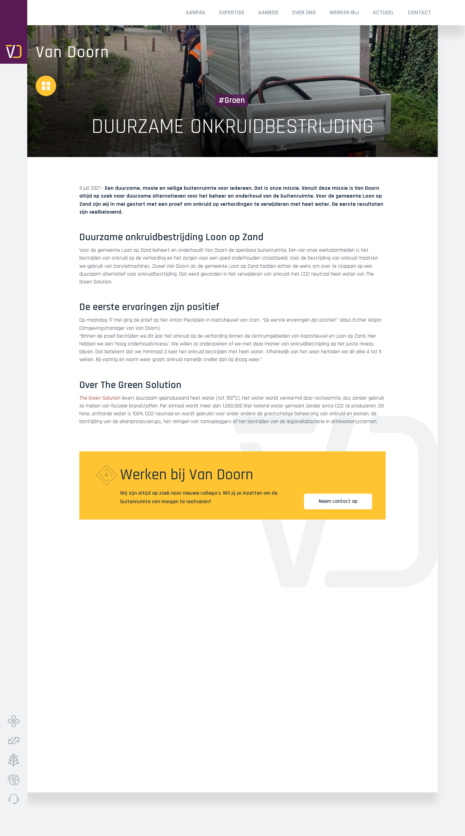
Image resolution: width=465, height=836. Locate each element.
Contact (419, 12)
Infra (15, 721)
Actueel (383, 12)
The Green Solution (100, 398)
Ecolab (15, 779)
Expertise (231, 12)
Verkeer (15, 740)
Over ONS (304, 12)
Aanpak (196, 12)
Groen (15, 760)
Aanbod (268, 12)
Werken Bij (344, 12)
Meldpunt (15, 799)
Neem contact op (338, 501)
